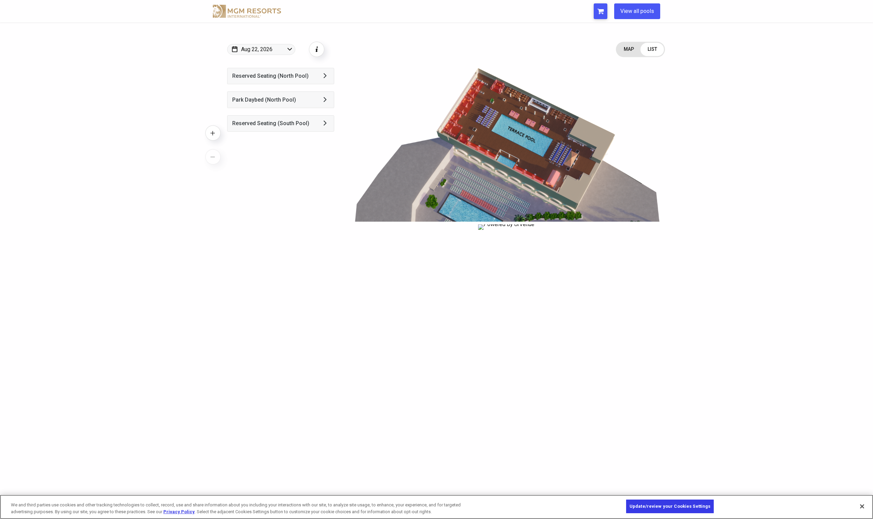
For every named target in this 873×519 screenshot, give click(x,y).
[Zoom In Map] (213, 132)
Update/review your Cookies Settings (670, 506)
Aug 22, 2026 (256, 49)
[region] (436, 507)
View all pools (637, 11)
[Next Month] (314, 58)
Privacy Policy (179, 511)
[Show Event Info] (316, 49)
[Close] (862, 506)
